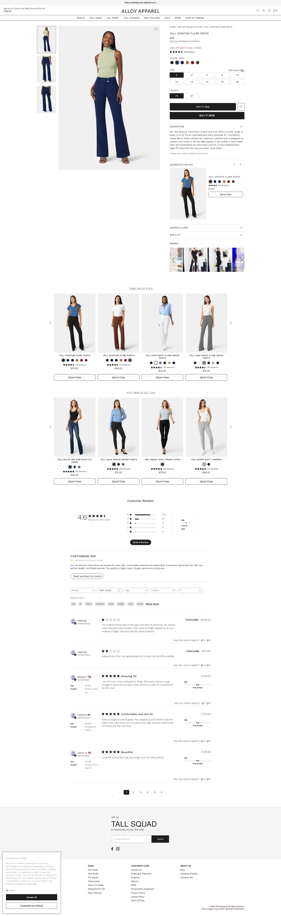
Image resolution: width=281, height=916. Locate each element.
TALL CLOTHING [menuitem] (131, 17)
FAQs (133, 885)
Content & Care (179, 227)
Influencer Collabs (189, 873)
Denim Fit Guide (95, 885)
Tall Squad (93, 877)
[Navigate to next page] (161, 792)
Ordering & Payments (141, 873)
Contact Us (136, 869)
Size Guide (93, 873)
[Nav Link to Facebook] (113, 849)
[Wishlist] (269, 10)
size (73, 604)
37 (192, 95)
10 (237, 74)
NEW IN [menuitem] (81, 17)
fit (80, 604)
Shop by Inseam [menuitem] (195, 17)
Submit (160, 839)
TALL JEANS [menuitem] (95, 17)
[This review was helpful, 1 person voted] (203, 703)
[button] (174, 260)
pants (140, 604)
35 (176, 95)
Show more (152, 604)
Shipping (174, 41)
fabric (89, 604)
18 (222, 81)
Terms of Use (137, 900)
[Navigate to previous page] (119, 792)
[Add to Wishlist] (156, 29)
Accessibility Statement (142, 888)
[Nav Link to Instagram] (118, 849)
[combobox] (83, 590)
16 (207, 81)
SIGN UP (7, 11)
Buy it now (207, 115)
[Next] (46, 116)
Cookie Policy (137, 896)
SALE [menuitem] (167, 17)
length (121, 604)
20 (237, 81)
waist (111, 604)
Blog (182, 869)
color (130, 604)
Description (177, 126)
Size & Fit (175, 234)
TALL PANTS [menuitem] (113, 17)
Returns (135, 881)
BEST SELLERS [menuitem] (152, 17)
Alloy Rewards (95, 892)
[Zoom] (109, 98)
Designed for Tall (96, 888)
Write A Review (140, 542)
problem (100, 604)
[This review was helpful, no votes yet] (202, 640)
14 (192, 81)
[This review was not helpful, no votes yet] (208, 640)
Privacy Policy (138, 892)
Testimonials (94, 881)
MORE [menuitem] (178, 17)
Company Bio (186, 877)
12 (176, 81)
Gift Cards (93, 869)
